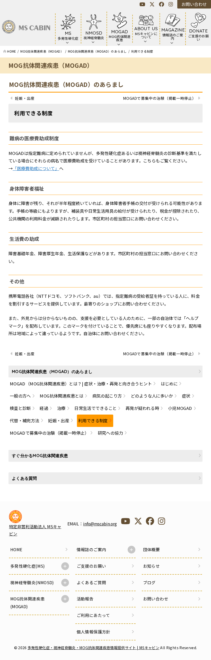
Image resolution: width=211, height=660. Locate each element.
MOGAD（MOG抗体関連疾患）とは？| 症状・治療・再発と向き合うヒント (81, 384)
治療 (61, 408)
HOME (16, 549)
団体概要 (151, 549)
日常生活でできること (95, 408)
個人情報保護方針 (93, 632)
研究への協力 (110, 433)
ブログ (149, 582)
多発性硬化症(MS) (27, 566)
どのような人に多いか (152, 396)
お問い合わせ (194, 4)
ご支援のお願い (91, 566)
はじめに (169, 384)
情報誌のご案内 (91, 549)
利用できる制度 (93, 420)
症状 (186, 396)
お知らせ (151, 566)
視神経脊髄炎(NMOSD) (32, 582)
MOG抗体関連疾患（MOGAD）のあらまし (66, 84)
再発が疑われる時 (142, 408)
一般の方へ (20, 396)
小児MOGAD (180, 408)
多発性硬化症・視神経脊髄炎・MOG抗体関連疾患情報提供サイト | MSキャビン (93, 647)
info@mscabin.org (100, 524)
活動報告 (85, 599)
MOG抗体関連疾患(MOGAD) (27, 602)
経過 (44, 408)
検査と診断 (20, 408)
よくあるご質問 (91, 582)
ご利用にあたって (93, 615)
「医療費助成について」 (36, 168)
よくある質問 (24, 478)
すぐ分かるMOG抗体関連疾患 (40, 455)
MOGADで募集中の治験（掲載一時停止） (49, 433)
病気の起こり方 (107, 396)
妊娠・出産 (58, 420)
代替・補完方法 (24, 420)
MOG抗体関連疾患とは (61, 396)
